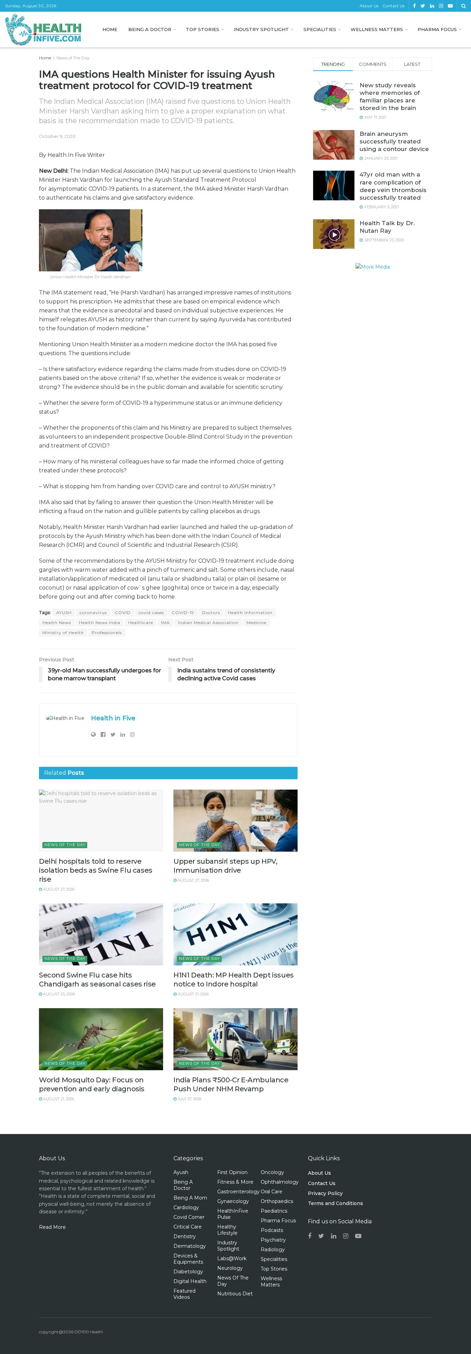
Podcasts (272, 1230)
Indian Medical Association (208, 622)
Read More (52, 1227)
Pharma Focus (437, 29)
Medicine (257, 622)
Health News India (99, 622)
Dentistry (184, 1236)
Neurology (230, 1268)
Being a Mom (190, 1198)
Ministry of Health (63, 632)
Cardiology (186, 1207)
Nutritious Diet (235, 1294)
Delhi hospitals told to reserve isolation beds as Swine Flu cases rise (95, 870)
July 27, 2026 (189, 1098)
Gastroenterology (238, 1191)
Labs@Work (232, 1258)
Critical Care (187, 1227)
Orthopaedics (277, 1201)
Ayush (180, 1172)
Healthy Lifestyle (227, 1230)
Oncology (272, 1172)
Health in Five (113, 718)
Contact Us (393, 5)
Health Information (250, 612)
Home (109, 29)
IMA (165, 622)
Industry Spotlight (261, 29)
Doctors (211, 612)
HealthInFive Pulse (232, 1214)
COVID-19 (183, 612)
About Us (369, 5)
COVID (123, 612)
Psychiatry (273, 1240)
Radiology (273, 1249)
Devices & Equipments (188, 1259)
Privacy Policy (325, 1193)
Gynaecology (233, 1201)
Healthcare (140, 622)
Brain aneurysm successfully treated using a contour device (394, 141)
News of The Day (73, 57)
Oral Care (271, 1191)
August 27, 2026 (58, 889)
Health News (56, 622)
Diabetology (188, 1271)
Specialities (319, 29)
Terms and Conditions (335, 1203)
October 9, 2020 (57, 136)
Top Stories (202, 29)
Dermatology (189, 1246)
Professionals (107, 632)
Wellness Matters (377, 29)
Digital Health (190, 1281)
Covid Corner (188, 1217)
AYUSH (64, 612)
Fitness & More (235, 1182)
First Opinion (232, 1172)
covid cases (151, 612)
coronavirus (93, 612)
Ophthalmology (280, 1182)
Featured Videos (184, 1294)
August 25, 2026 (58, 994)
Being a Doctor (149, 29)
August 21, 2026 (193, 994)
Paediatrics (274, 1211)
